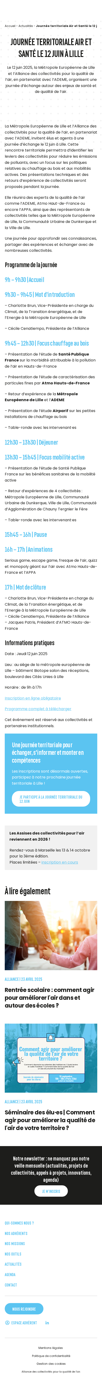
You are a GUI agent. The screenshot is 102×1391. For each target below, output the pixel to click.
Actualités (26, 26)
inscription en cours (60, 862)
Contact (11, 1284)
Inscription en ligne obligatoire (33, 698)
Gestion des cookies (51, 1364)
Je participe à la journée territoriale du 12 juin (50, 799)
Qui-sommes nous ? (19, 1222)
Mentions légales (50, 1348)
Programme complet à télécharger (38, 709)
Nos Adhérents (16, 1232)
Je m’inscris (51, 1191)
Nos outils (13, 1253)
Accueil (10, 26)
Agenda (10, 1274)
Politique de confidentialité (51, 1356)
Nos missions (15, 1243)
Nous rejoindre (24, 1308)
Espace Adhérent (24, 1322)
